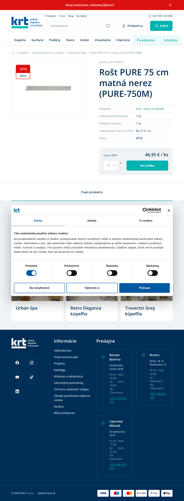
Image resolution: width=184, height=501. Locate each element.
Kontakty (81, 16)
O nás (62, 16)
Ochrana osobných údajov (71, 389)
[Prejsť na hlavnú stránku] (27, 22)
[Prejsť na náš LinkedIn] (17, 391)
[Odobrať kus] (120, 168)
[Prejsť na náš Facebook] (17, 362)
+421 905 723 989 (162, 16)
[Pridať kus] (120, 163)
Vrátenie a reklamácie (68, 376)
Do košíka (147, 166)
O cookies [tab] (146, 220)
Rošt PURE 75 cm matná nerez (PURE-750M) (116, 53)
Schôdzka (170, 40)
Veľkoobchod (62, 350)
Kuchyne (37, 40)
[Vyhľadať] (108, 26)
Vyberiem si (92, 287)
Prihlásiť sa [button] (135, 26)
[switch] (72, 273)
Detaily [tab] (92, 220)
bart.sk (51, 493)
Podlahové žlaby (77, 53)
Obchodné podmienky (69, 383)
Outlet (84, 40)
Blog (70, 16)
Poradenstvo (146, 40)
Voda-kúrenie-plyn (66, 357)
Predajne (50, 16)
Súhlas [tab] (38, 220)
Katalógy (59, 370)
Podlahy (54, 40)
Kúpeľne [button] (20, 40)
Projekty (59, 363)
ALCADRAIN (117, 62)
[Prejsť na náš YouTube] (17, 377)
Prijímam (144, 287)
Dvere (70, 40)
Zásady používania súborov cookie (72, 398)
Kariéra (59, 406)
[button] (161, 26)
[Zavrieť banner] (169, 210)
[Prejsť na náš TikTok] (31, 377)
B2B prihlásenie (64, 413)
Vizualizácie (103, 40)
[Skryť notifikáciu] (170, 5)
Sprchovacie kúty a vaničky (47, 53)
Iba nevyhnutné (39, 287)
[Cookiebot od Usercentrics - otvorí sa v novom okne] (145, 210)
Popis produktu (92, 192)
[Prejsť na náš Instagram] (31, 362)
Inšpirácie (123, 40)
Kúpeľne (23, 53)
